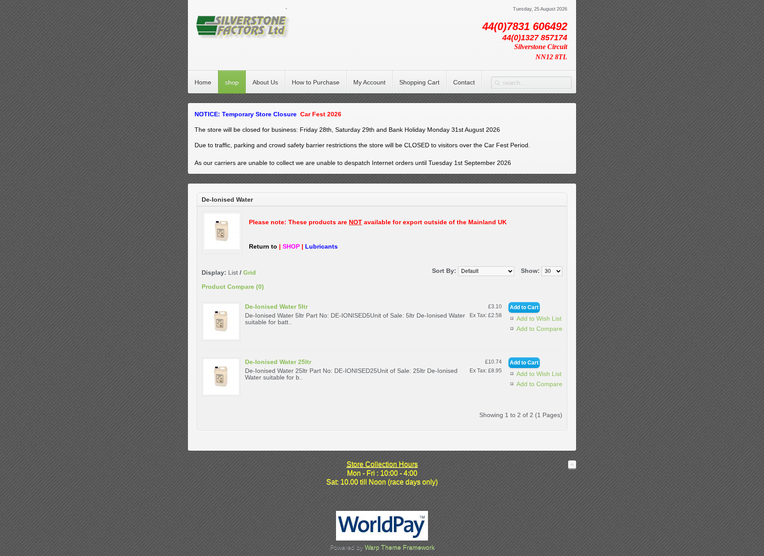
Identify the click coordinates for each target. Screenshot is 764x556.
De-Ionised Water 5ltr (276, 306)
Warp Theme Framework (400, 547)
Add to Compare (539, 328)
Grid (249, 272)
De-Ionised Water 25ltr (278, 361)
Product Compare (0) (233, 286)
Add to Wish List (539, 318)
